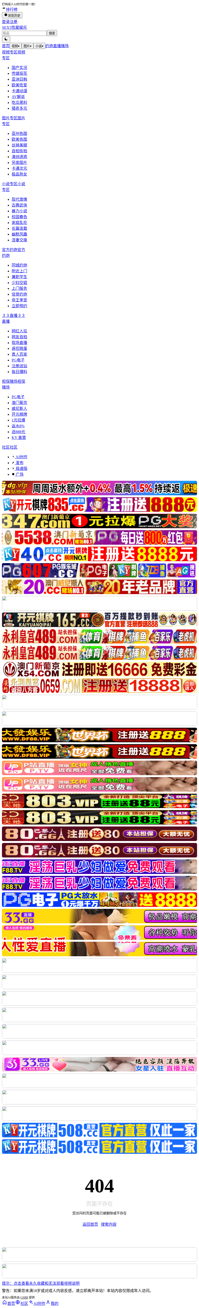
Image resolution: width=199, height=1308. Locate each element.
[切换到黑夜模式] (6, 39)
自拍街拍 (19, 151)
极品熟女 (19, 174)
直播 (57, 46)
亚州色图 (19, 133)
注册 (13, 22)
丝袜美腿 (19, 145)
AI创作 (21, 457)
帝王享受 (19, 300)
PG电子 (18, 360)
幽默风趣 (19, 234)
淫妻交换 (19, 240)
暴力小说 (19, 211)
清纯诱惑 (19, 157)
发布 (19, 463)
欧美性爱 (19, 85)
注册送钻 (19, 366)
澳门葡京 (19, 403)
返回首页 (90, 1224)
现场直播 (19, 343)
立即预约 (19, 306)
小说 (39, 46)
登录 (6, 22)
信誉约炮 (19, 294)
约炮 (49, 46)
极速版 (21, 469)
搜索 (52, 33)
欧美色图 (19, 139)
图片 (28, 46)
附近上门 (19, 271)
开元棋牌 (19, 414)
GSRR (24, 1297)
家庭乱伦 (19, 223)
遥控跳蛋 (19, 348)
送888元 (18, 432)
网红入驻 (19, 331)
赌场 (65, 46)
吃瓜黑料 (19, 102)
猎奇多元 (19, 108)
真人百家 (19, 354)
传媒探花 (19, 73)
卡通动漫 (19, 91)
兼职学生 (19, 277)
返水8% (18, 426)
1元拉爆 (18, 420)
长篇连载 (19, 228)
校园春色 (19, 217)
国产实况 (19, 68)
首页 (6, 46)
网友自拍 (19, 337)
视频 (16, 46)
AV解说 (18, 97)
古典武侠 (19, 205)
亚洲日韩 (19, 79)
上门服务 (19, 288)
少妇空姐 (19, 283)
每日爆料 (19, 372)
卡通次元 (19, 168)
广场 (19, 474)
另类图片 (19, 163)
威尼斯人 (19, 408)
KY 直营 (19, 438)
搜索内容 (108, 1224)
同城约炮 (19, 265)
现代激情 (19, 199)
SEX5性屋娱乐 (14, 27)
